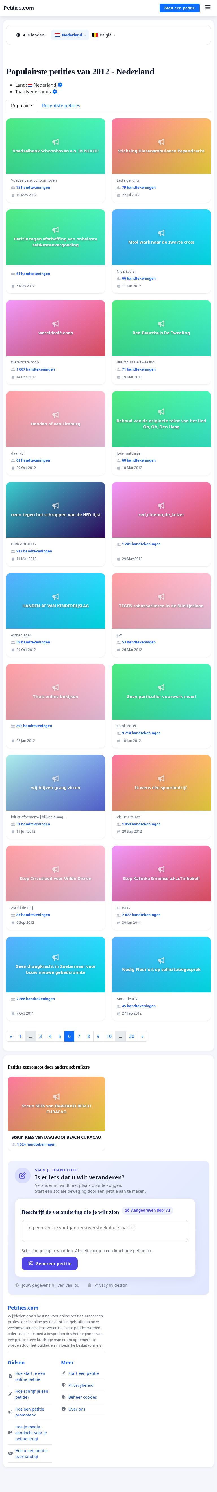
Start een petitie (179, 8)
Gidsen (16, 1362)
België (107, 35)
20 (131, 1036)
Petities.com (18, 8)
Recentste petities (61, 105)
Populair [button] (20, 105)
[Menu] (208, 8)
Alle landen (35, 35)
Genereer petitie (53, 1263)
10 (109, 1036)
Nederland (74, 35)
